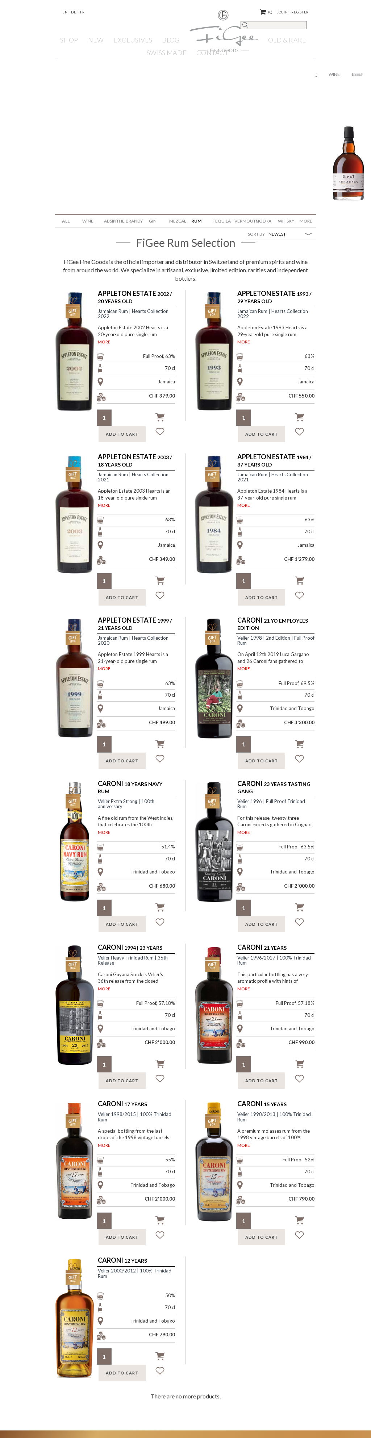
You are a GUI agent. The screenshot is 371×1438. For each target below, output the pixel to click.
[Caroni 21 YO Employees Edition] (220, 684)
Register (300, 12)
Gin (153, 221)
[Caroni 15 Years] (220, 1167)
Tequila (221, 221)
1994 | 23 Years (130, 947)
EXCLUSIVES (132, 40)
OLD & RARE (287, 40)
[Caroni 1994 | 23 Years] (81, 1011)
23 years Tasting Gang (273, 787)
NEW (96, 40)
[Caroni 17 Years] (81, 1167)
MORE (104, 342)
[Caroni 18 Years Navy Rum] (81, 847)
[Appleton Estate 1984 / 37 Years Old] (220, 521)
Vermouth (242, 221)
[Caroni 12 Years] (81, 1324)
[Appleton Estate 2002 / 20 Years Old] (81, 357)
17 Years (122, 1104)
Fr (82, 12)
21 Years (262, 947)
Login (282, 12)
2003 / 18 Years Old (135, 460)
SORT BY (256, 234)
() (270, 12)
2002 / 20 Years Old (135, 297)
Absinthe (112, 221)
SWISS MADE (167, 53)
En (64, 12)
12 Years (122, 1260)
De (73, 12)
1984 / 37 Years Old (274, 460)
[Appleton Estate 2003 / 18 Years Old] (81, 521)
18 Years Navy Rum (130, 787)
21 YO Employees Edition (272, 624)
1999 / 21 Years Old (135, 624)
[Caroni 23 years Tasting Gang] (220, 847)
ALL (66, 221)
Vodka (263, 221)
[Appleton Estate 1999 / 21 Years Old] (81, 684)
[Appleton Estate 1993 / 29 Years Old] (220, 357)
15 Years (262, 1104)
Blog (170, 40)
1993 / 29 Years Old (274, 297)
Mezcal (177, 221)
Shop (69, 40)
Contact (212, 53)
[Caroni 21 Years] (220, 1011)
